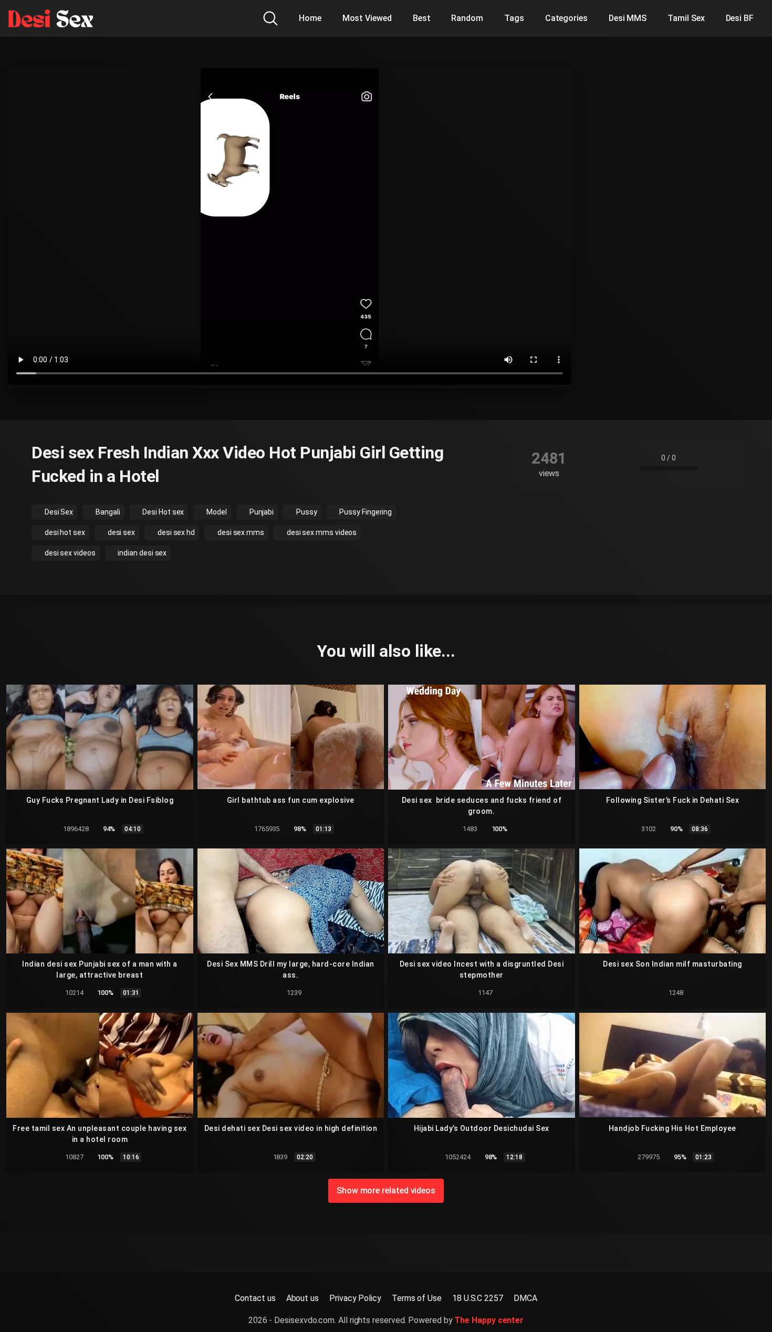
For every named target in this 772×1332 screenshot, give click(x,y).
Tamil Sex (685, 18)
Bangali (107, 512)
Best (422, 18)
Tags (514, 18)
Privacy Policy (355, 1298)
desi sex (120, 532)
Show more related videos (386, 1190)
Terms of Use (417, 1298)
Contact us (255, 1298)
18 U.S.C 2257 (477, 1298)
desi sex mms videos (321, 532)
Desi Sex (58, 512)
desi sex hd (175, 532)
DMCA (525, 1298)
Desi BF (740, 18)
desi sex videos (69, 553)
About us (302, 1298)
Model (216, 512)
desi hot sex (64, 532)
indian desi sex (142, 553)
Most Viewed (367, 18)
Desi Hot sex (162, 512)
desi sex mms (240, 532)
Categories (566, 18)
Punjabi (261, 512)
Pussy (306, 512)
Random (467, 18)
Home (310, 18)
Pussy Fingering (365, 512)
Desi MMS (627, 18)
